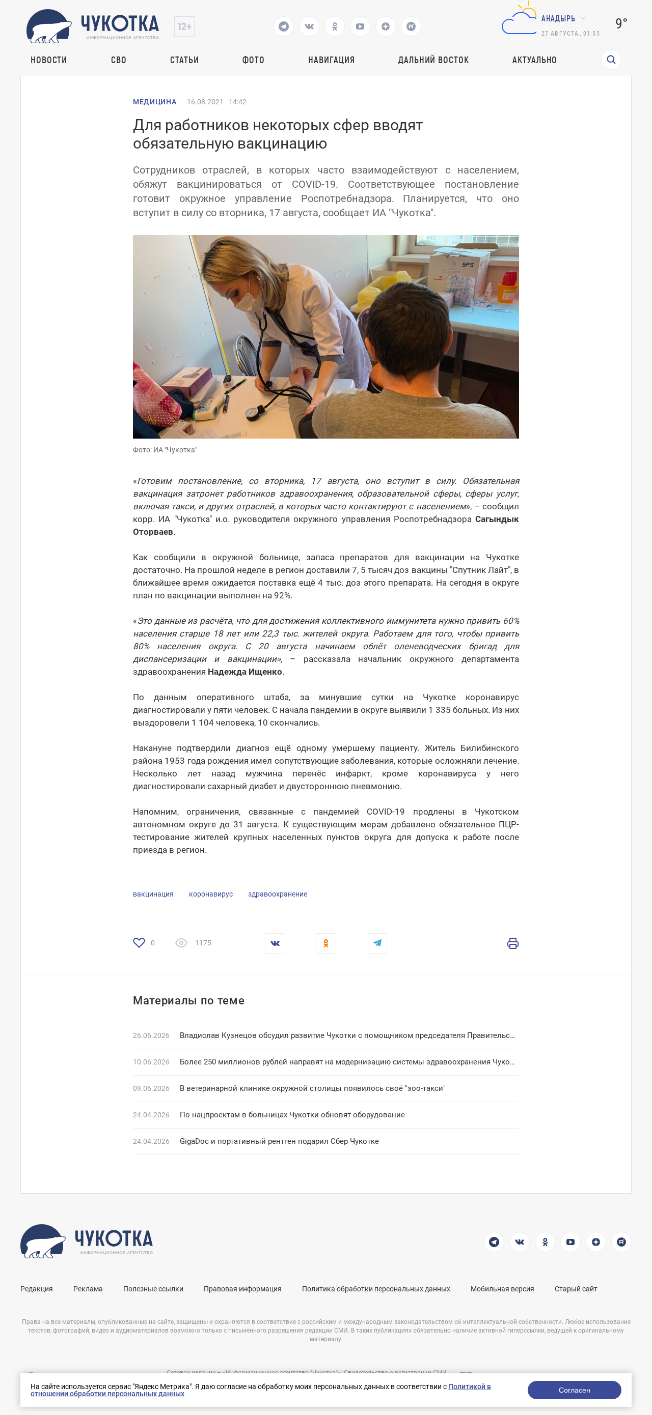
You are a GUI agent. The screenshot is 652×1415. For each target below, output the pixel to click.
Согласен (574, 1390)
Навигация (331, 59)
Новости (49, 59)
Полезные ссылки (153, 1288)
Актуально (534, 59)
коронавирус (211, 894)
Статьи (184, 59)
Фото (253, 59)
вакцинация (153, 894)
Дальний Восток (433, 59)
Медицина (155, 102)
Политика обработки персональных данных (376, 1288)
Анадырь (558, 18)
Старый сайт (576, 1288)
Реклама (88, 1288)
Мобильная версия (502, 1288)
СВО (119, 59)
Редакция (36, 1288)
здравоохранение (277, 894)
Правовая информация (243, 1288)
